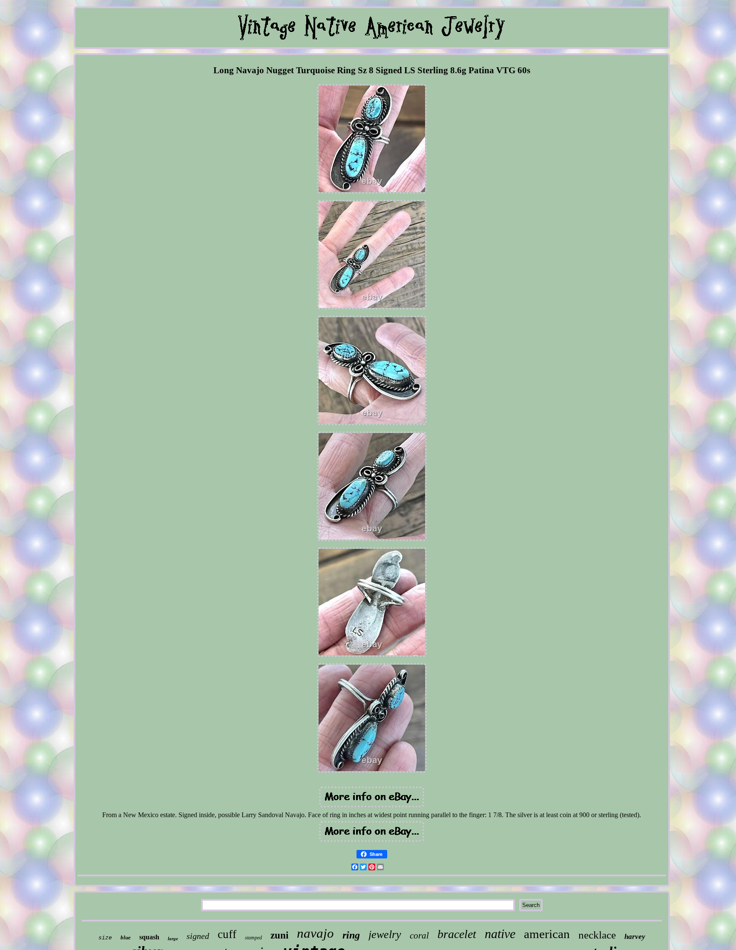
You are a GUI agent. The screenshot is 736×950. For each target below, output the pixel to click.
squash (149, 937)
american (547, 934)
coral (419, 935)
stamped (253, 938)
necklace (597, 935)
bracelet (456, 934)
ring (351, 935)
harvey (634, 937)
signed (198, 936)
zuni (279, 935)
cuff (227, 934)
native (500, 934)
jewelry (384, 934)
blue (126, 937)
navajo (315, 933)
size (105, 938)
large (173, 938)
